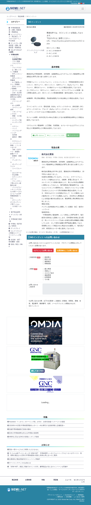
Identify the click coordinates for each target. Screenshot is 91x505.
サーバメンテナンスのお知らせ (20, 463)
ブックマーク (73, 135)
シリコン (15, 57)
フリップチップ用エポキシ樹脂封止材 (16, 183)
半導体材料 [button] (15, 54)
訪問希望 (48, 277)
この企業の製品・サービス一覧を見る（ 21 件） (43, 232)
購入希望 (48, 269)
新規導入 (48, 257)
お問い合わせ (39, 135)
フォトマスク (17, 67)
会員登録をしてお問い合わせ (67, 250)
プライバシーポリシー (55, 495)
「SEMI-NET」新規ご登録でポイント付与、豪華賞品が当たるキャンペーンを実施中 (38, 466)
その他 (47, 279)
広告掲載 (69, 497)
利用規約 (81, 495)
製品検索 (21, 16)
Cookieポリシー (70, 495)
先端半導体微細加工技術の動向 (20, 429)
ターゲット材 (17, 91)
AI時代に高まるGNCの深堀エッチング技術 (24, 437)
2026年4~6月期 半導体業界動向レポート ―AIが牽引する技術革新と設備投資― (37, 425)
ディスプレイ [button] (15, 228)
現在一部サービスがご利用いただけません (24, 449)
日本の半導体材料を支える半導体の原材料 (24, 433)
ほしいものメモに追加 (56, 135)
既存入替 (48, 259)
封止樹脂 (15, 175)
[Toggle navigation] (82, 9)
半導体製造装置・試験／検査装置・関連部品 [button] (15, 30)
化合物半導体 (17, 59)
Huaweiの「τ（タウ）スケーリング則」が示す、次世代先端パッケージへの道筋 (37, 422)
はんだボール (17, 173)
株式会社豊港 (48, 154)
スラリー (15, 126)
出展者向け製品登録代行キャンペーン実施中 (24, 459)
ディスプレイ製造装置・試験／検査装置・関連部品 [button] (15, 45)
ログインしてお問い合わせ (43, 250)
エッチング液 (17, 120)
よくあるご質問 (79, 497)
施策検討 (48, 261)
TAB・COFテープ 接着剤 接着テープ (15, 152)
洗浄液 (14, 135)
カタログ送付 (49, 273)
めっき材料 (16, 105)
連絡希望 (48, 275)
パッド (14, 128)
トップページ (11, 16)
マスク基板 (17, 61)
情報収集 (48, 263)
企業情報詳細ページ (67, 232)
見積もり (48, 271)
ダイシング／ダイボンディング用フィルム (16, 202)
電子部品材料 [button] (15, 212)
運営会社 (60, 497)
